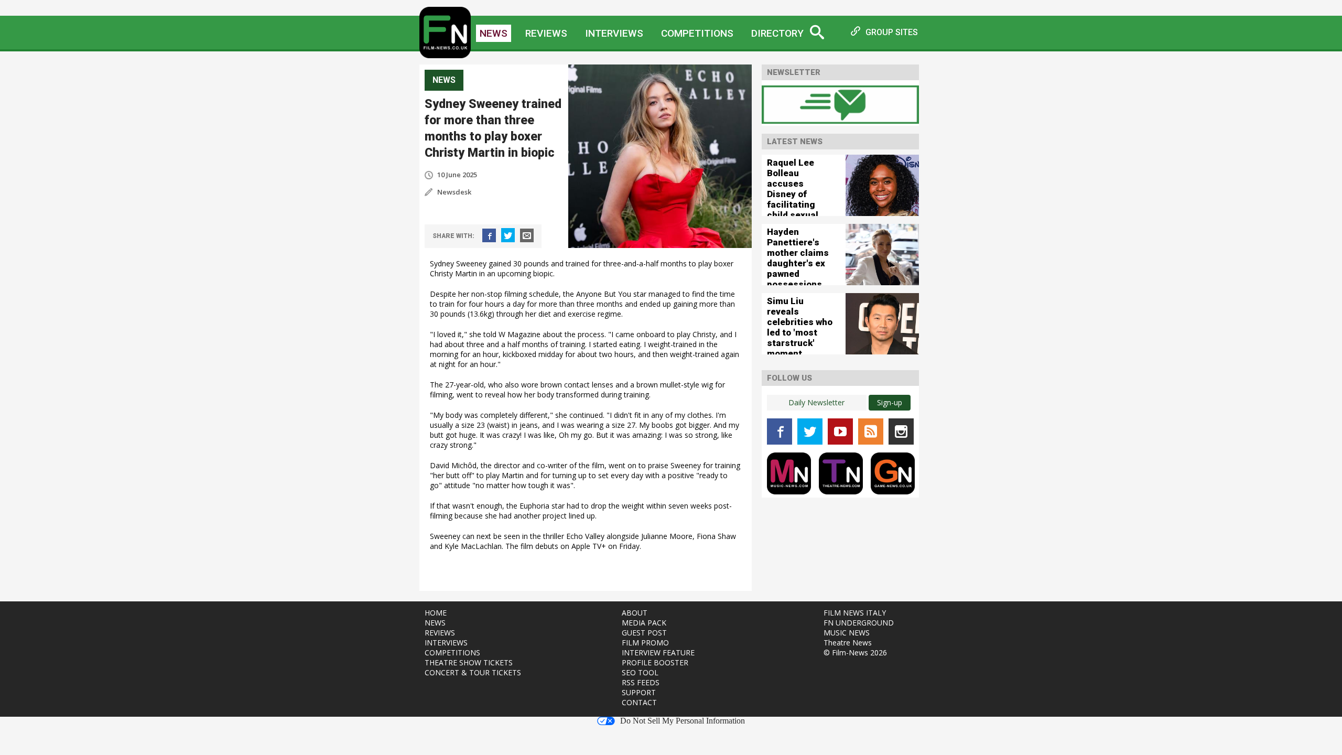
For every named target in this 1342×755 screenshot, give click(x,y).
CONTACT (639, 702)
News (493, 33)
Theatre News (848, 643)
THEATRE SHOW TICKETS (469, 662)
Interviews (614, 33)
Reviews (546, 33)
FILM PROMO (645, 643)
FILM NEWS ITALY (855, 613)
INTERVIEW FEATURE (658, 652)
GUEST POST (644, 633)
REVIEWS (440, 633)
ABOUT (634, 613)
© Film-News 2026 (855, 652)
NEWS (435, 623)
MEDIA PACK (644, 623)
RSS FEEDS (640, 682)
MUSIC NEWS (847, 633)
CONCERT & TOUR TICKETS (473, 672)
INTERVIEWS (446, 643)
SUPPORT (639, 692)
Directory (777, 33)
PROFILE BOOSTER (655, 662)
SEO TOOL (640, 672)
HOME (436, 613)
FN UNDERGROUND (859, 623)
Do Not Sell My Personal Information (682, 721)
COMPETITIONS (452, 652)
